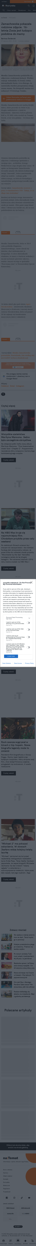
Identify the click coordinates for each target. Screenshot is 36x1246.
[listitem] (18, 618)
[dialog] (18, 623)
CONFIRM (11, 656)
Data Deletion (6, 663)
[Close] (32, 583)
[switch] (28, 623)
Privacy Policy (29, 663)
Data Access (18, 663)
